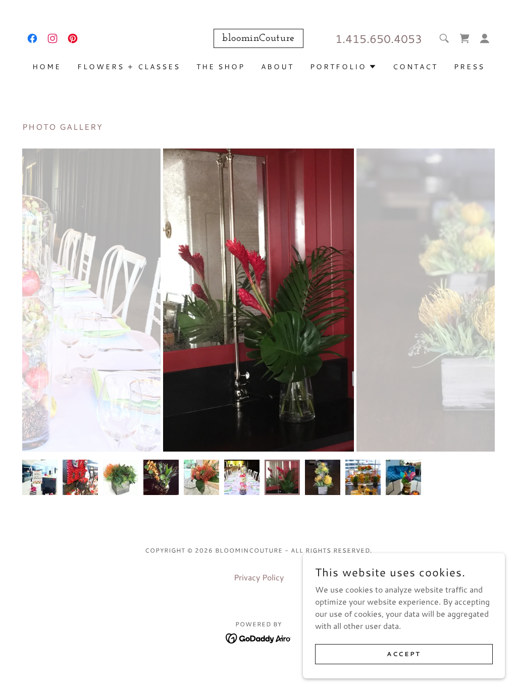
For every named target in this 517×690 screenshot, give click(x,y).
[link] (32, 38)
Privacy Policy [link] (259, 577)
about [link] (277, 67)
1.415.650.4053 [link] (378, 38)
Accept (404, 654)
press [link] (469, 67)
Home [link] (46, 67)
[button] (464, 38)
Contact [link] (415, 67)
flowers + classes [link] (128, 67)
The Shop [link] (220, 67)
